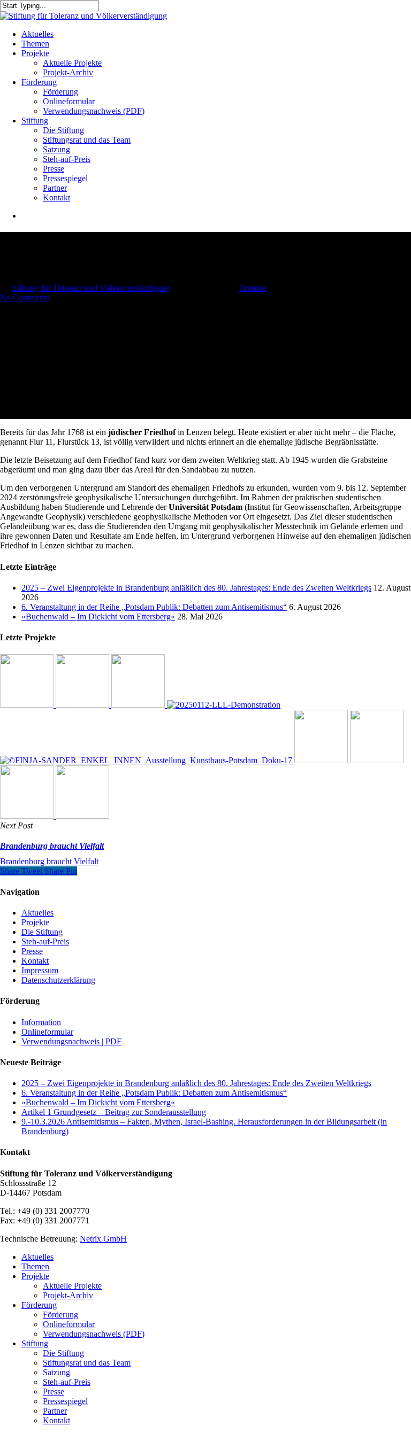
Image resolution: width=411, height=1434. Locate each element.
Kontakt (35, 960)
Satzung (56, 1372)
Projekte (35, 922)
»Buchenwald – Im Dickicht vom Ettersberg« (98, 616)
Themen (35, 1266)
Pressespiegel (65, 1401)
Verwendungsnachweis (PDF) (93, 1333)
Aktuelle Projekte (72, 1285)
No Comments (24, 297)
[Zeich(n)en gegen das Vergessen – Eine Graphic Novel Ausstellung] (83, 704)
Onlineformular (47, 1031)
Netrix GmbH (103, 1238)
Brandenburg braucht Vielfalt (49, 861)
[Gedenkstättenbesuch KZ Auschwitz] (82, 815)
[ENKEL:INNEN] (147, 760)
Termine (253, 287)
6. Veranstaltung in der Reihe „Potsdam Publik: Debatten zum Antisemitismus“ (154, 606)
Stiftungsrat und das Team (87, 1362)
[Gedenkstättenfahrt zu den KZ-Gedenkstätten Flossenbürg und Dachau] (322, 760)
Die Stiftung (42, 931)
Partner (55, 1410)
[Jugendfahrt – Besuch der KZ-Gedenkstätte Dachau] (28, 815)
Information (41, 1022)
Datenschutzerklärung (58, 980)
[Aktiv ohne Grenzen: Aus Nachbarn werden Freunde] (139, 704)
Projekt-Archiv (68, 1295)
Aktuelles (37, 912)
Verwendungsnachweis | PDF (71, 1041)
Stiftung (34, 1343)
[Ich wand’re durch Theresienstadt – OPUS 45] (377, 760)
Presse (32, 951)
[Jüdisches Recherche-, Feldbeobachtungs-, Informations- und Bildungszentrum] (223, 704)
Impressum (39, 970)
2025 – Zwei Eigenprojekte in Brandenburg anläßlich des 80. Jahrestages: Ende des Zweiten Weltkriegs (196, 587)
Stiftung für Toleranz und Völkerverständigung (91, 287)
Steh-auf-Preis (45, 941)
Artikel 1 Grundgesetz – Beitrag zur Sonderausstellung (113, 1112)
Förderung (39, 1304)
